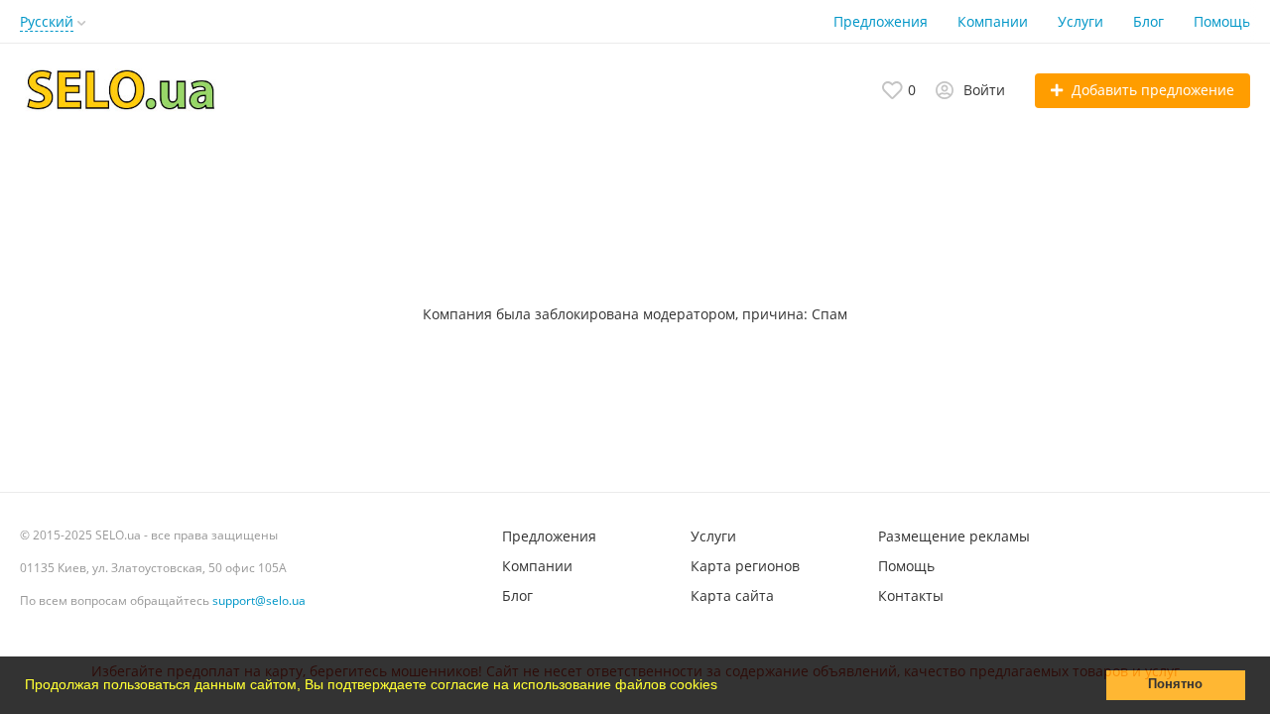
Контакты (911, 595)
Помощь (1222, 21)
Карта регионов (745, 565)
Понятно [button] (1175, 684)
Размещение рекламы (954, 536)
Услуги (1080, 21)
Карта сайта (732, 595)
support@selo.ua (259, 600)
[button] (724, 687)
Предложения (880, 21)
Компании (992, 21)
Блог (1148, 21)
